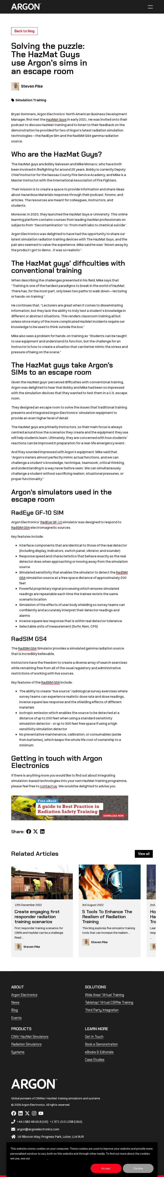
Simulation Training (30, 100)
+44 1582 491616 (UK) (32, 1121)
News (15, 1002)
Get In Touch (94, 1036)
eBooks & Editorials (99, 1052)
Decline (138, 1168)
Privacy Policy (39, 1158)
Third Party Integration (102, 1010)
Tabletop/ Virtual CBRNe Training (109, 1002)
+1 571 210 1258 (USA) (66, 1121)
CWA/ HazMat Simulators (29, 1036)
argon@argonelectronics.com (38, 1129)
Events (16, 1018)
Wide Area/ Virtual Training (104, 995)
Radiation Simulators (26, 1044)
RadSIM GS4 (20, 527)
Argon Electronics (24, 995)
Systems (17, 1052)
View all (144, 854)
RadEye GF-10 (51, 522)
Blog (14, 1010)
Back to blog (24, 31)
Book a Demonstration (101, 1044)
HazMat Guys (56, 119)
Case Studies (94, 1059)
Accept (106, 1168)
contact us (48, 786)
